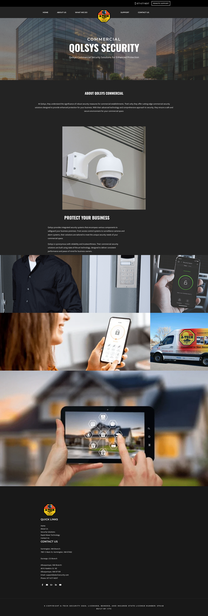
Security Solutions (48, 532)
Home (45, 12)
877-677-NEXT (143, 3)
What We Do (81, 12)
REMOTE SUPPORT (161, 3)
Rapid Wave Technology (50, 535)
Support (125, 12)
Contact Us (143, 12)
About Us (61, 12)
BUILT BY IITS (104, 609)
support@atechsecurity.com (57, 575)
